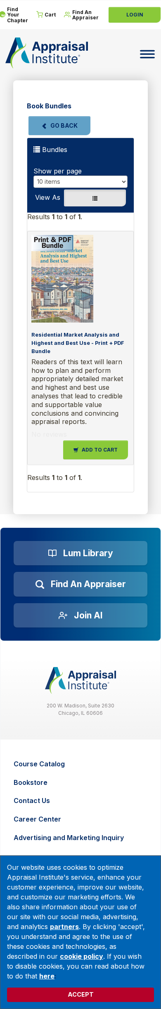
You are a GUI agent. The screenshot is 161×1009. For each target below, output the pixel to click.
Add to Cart (100, 450)
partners (64, 926)
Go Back (64, 125)
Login (134, 15)
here (46, 976)
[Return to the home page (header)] (46, 52)
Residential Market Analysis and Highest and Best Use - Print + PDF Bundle (77, 343)
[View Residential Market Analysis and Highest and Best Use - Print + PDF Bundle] (78, 279)
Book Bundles (49, 106)
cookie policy (81, 956)
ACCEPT (81, 994)
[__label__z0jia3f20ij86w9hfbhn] (80, 680)
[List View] (95, 198)
